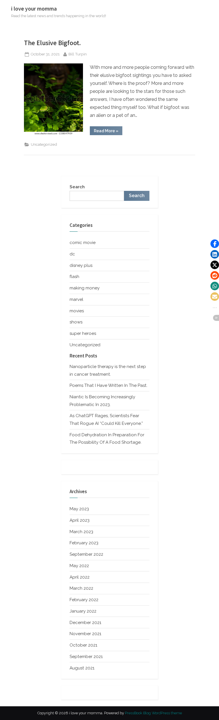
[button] (214, 243)
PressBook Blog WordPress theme (153, 713)
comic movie (83, 242)
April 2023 (80, 520)
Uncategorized (44, 144)
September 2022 (86, 554)
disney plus (81, 265)
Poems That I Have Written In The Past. (108, 385)
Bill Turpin (77, 53)
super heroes (83, 333)
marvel (76, 299)
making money (85, 288)
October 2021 (83, 645)
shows (76, 322)
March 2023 (81, 531)
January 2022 (83, 611)
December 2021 (85, 622)
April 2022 (80, 577)
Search (77, 186)
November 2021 (85, 633)
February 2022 (84, 599)
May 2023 (79, 508)
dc (72, 254)
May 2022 (79, 565)
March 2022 (81, 588)
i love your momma (34, 8)
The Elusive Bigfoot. (52, 43)
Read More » (108, 131)
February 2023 (84, 542)
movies (77, 310)
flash (74, 276)
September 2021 (86, 656)
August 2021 (82, 668)
